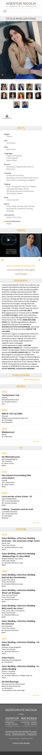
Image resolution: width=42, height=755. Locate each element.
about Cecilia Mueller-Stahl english (21, 270)
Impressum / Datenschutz (21, 738)
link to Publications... (31, 379)
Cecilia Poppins (21, 274)
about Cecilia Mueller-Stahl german (21, 266)
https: (8, 223)
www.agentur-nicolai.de (29, 726)
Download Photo (7, 118)
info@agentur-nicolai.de (13, 726)
